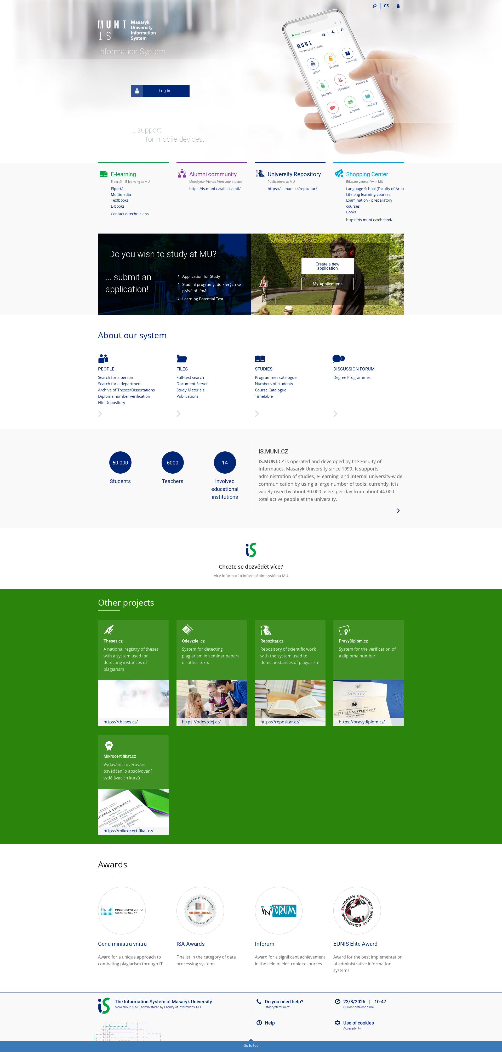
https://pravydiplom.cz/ (362, 722)
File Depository (111, 402)
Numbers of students (274, 383)
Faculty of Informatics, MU (182, 1007)
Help (270, 1023)
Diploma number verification (124, 396)
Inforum (264, 944)
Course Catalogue (270, 389)
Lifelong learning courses (368, 194)
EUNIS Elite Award (355, 944)
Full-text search (190, 377)
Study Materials (190, 389)
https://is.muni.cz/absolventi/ (215, 188)
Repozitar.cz (271, 641)
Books (351, 211)
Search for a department (120, 383)
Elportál (117, 188)
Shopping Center (367, 174)
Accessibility (352, 1028)
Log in (164, 90)
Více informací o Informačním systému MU (251, 570)
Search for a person (115, 377)
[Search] (374, 6)
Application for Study (201, 276)
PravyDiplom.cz (353, 641)
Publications (187, 396)
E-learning (123, 174)
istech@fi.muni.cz (277, 1007)
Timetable (264, 396)
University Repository (294, 174)
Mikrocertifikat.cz (120, 756)
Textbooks (119, 200)
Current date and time (358, 1007)
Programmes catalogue (275, 377)
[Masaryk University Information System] (127, 25)
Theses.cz (113, 641)
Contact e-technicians (130, 213)
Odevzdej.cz (193, 641)
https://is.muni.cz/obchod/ (369, 219)
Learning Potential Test (202, 298)
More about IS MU (127, 1007)
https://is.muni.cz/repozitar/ (292, 188)
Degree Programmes (351, 377)
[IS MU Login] (398, 6)
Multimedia (121, 194)
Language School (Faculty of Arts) (375, 188)
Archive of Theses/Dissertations (126, 389)
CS (386, 6)
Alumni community (213, 174)
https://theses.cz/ (121, 722)
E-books (117, 206)
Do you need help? (284, 1001)
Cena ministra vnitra (122, 944)
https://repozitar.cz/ (280, 722)
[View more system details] (398, 510)
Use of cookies (358, 1023)
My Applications (328, 283)
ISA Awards (190, 944)
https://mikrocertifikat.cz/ (128, 831)
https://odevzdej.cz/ (201, 722)
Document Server (192, 383)
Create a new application (327, 266)
